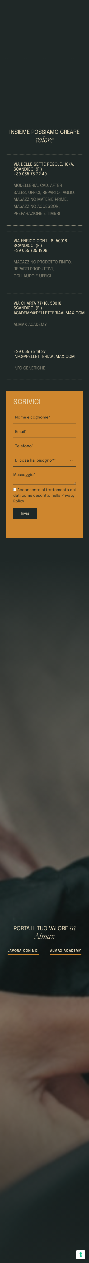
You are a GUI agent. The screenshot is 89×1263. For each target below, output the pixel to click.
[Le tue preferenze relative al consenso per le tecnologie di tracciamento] (80, 1254)
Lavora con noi (23, 951)
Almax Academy (65, 951)
